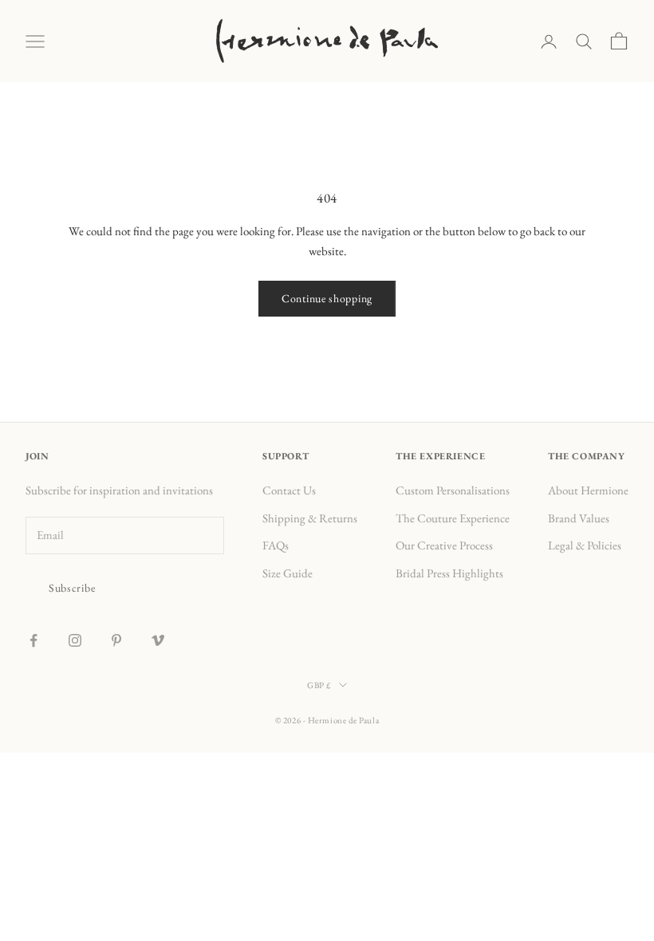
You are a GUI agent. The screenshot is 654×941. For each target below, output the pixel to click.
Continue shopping (327, 298)
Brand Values (578, 518)
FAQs (275, 545)
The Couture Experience (453, 518)
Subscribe (72, 588)
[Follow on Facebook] (33, 640)
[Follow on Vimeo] (158, 640)
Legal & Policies (584, 545)
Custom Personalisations (453, 490)
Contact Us (289, 490)
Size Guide (287, 573)
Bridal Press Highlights (449, 573)
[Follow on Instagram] (75, 640)
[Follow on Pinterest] (116, 640)
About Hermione (588, 490)
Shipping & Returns (309, 518)
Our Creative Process (444, 545)
